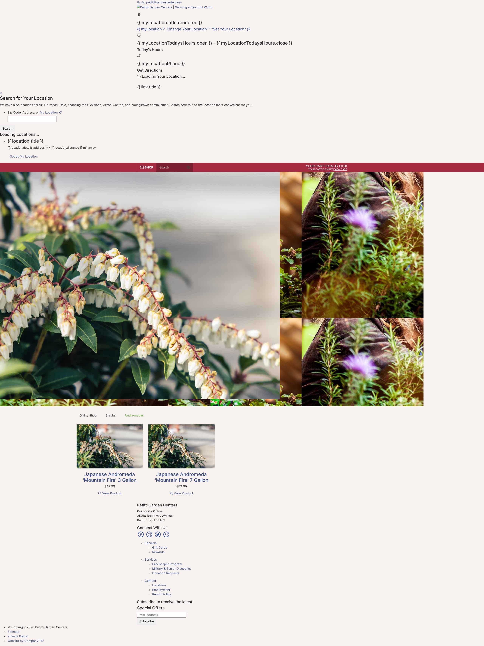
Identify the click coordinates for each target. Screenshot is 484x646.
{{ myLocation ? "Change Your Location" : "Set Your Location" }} (193, 29)
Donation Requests (165, 573)
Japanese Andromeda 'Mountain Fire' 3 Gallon (110, 477)
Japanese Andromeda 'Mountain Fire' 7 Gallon (181, 477)
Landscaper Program (167, 564)
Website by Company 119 (26, 641)
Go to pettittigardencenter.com (159, 2)
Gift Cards (159, 547)
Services (151, 559)
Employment (161, 590)
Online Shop (88, 415)
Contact (150, 581)
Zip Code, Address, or (33, 112)
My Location (49, 112)
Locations (159, 585)
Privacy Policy (18, 636)
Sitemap (13, 632)
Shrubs (111, 415)
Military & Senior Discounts (171, 568)
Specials (151, 543)
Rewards (158, 552)
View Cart (340, 169)
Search (7, 128)
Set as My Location (24, 156)
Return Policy (161, 594)
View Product (111, 493)
